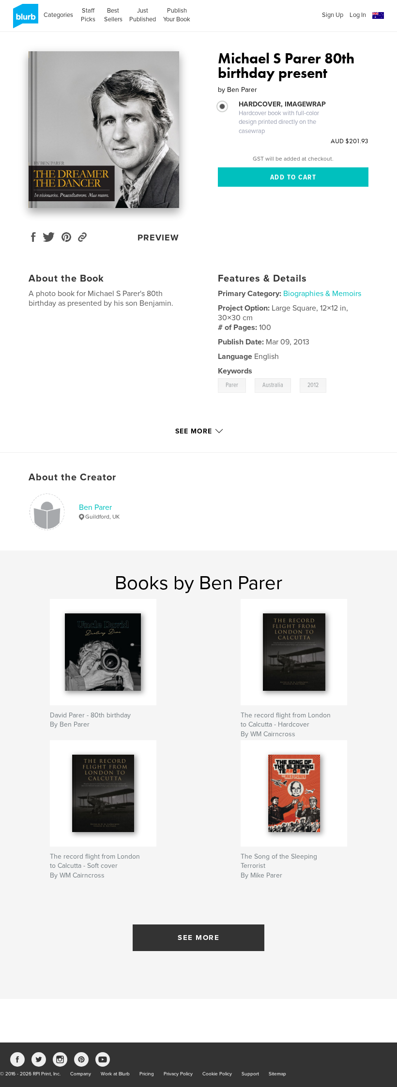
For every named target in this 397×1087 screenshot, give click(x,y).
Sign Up (332, 15)
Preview (158, 237)
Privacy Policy (178, 1074)
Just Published (142, 15)
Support (250, 1074)
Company (80, 1074)
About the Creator (72, 477)
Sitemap (277, 1074)
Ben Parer (95, 507)
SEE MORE (198, 937)
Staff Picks (88, 15)
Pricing (146, 1074)
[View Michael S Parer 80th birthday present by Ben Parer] (104, 129)
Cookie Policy (217, 1074)
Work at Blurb (115, 1074)
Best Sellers (113, 15)
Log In (358, 15)
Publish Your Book (176, 15)
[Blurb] (24, 19)
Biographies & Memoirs (322, 293)
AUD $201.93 (349, 140)
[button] (378, 16)
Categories (58, 15)
